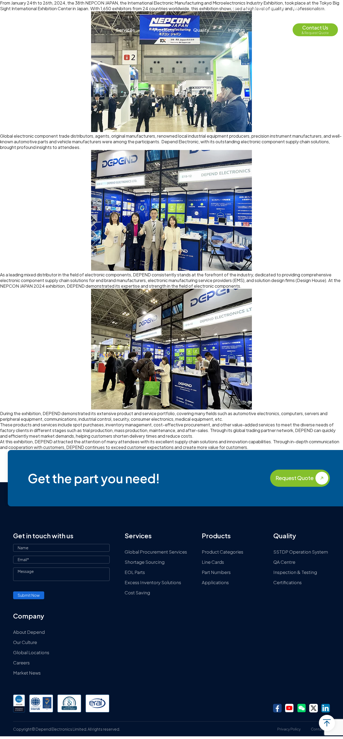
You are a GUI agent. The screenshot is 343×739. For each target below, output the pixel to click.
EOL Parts (135, 572)
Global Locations (31, 652)
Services (125, 30)
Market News (27, 673)
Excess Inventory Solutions (153, 582)
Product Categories (222, 552)
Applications (215, 582)
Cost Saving (137, 592)
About (271, 30)
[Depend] (31, 30)
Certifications (287, 582)
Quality (201, 30)
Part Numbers (216, 572)
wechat (301, 708)
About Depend (29, 632)
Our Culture (25, 642)
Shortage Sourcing (145, 562)
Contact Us (320, 729)
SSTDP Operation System (300, 552)
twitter (313, 708)
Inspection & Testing (295, 572)
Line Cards (213, 562)
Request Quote (294, 477)
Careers (21, 662)
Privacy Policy (289, 729)
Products (164, 30)
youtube (289, 708)
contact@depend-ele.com (261, 8)
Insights (236, 30)
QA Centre (284, 562)
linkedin (325, 708)
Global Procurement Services (156, 552)
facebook (277, 708)
